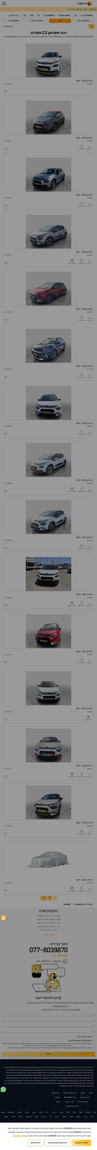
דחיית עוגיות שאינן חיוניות (57, 1143)
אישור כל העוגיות (81, 1143)
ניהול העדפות (35, 1143)
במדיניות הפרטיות (19, 1136)
